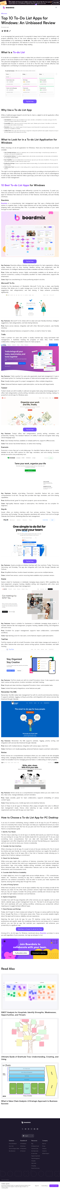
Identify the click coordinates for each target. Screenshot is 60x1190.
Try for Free (29, 101)
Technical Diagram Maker (14, 1148)
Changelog (33, 1165)
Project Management (35, 1158)
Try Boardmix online (21, 953)
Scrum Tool (11, 1146)
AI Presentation (23, 1148)
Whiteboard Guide (35, 1146)
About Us (44, 1143)
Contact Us (44, 1151)
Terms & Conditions (5, 1179)
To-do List (19, 52)
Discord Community (35, 1168)
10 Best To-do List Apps (15, 185)
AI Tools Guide (34, 1153)
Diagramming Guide (35, 1155)
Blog (32, 1143)
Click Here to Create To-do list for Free (30, 929)
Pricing (43, 1146)
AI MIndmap (22, 1146)
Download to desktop (39, 953)
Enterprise (44, 1148)
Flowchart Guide (34, 1148)
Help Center (33, 1163)
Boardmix (4, 203)
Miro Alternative (12, 1151)
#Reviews (4, 13)
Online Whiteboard (13, 1143)
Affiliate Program (45, 1153)
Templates (33, 1160)
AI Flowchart (22, 1151)
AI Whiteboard (23, 1143)
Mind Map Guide (34, 1151)
